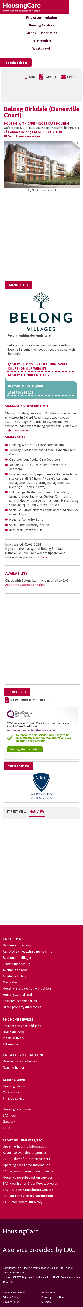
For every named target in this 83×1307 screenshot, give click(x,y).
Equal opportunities (53, 1297)
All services (11, 1044)
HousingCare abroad (17, 994)
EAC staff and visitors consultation (28, 1196)
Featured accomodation (20, 1001)
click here (40, 557)
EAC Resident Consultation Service (28, 1189)
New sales (10, 982)
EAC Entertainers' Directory (23, 1202)
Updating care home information (26, 1165)
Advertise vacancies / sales (24, 584)
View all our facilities (30, 375)
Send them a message (23, 136)
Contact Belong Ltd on (35, 132)
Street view (16, 811)
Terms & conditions (14, 1292)
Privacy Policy (10, 1297)
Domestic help (13, 1032)
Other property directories (22, 1007)
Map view (37, 811)
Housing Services (41, 25)
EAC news (10, 1115)
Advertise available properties (25, 1152)
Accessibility (48, 1292)
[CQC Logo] (20, 717)
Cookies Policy (11, 1301)
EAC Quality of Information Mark (26, 1159)
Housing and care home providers (27, 988)
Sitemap (46, 1301)
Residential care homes (20, 1061)
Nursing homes (14, 1067)
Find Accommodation (41, 17)
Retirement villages (17, 957)
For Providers (41, 40)
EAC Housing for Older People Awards (30, 1183)
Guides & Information (41, 33)
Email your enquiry (27, 386)
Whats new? (41, 48)
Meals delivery (13, 1038)
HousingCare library (17, 1109)
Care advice (11, 1092)
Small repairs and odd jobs (22, 1025)
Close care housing (16, 964)
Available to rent (15, 970)
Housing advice (14, 1086)
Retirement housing (17, 945)
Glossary (9, 1121)
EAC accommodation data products (28, 1171)
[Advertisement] (41, 236)
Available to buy (14, 976)
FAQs (6, 1128)
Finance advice (13, 1098)
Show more (19, 430)
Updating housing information (25, 1146)
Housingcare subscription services (28, 1177)
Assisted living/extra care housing (27, 951)
